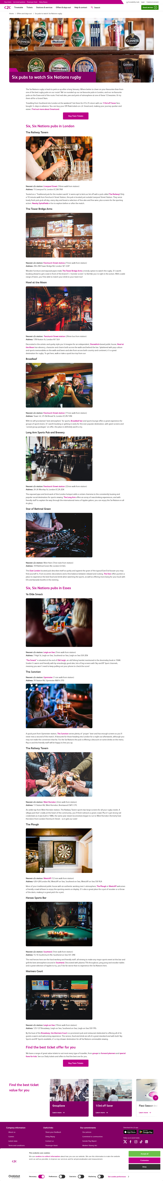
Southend (47, 952)
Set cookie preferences (117, 1177)
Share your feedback (53, 1132)
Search (97, 7)
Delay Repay (43, 2)
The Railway (114, 194)
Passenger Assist (32, 2)
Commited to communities (92, 1137)
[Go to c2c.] (11, 13)
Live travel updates (19, 2)
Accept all (144, 1154)
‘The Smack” (31, 660)
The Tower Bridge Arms (72, 271)
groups (95, 1053)
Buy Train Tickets (75, 116)
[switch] (62, 1176)
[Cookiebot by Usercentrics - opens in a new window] (14, 1176)
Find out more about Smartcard (45, 109)
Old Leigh (62, 660)
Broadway (45, 1033)
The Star (107, 574)
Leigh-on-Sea (49, 652)
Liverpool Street (50, 186)
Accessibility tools (133, 2)
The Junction (63, 733)
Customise (144, 1160)
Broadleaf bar (77, 421)
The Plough (101, 886)
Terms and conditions (16, 1145)
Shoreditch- (95, 344)
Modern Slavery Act (89, 1145)
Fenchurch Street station (54, 263)
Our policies (86, 1132)
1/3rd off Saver (109, 103)
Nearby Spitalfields (40, 203)
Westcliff (47, 878)
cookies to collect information (47, 1156)
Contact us (49, 1141)
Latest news (12, 1141)
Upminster (48, 677)
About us (11, 1132)
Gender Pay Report (89, 1141)
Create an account (153, 2)
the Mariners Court (59, 1033)
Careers (11, 1137)
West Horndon (49, 802)
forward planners (108, 1053)
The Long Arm (70, 497)
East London (35, 570)
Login (143, 2)
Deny (144, 1167)
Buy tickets (7, 2)
